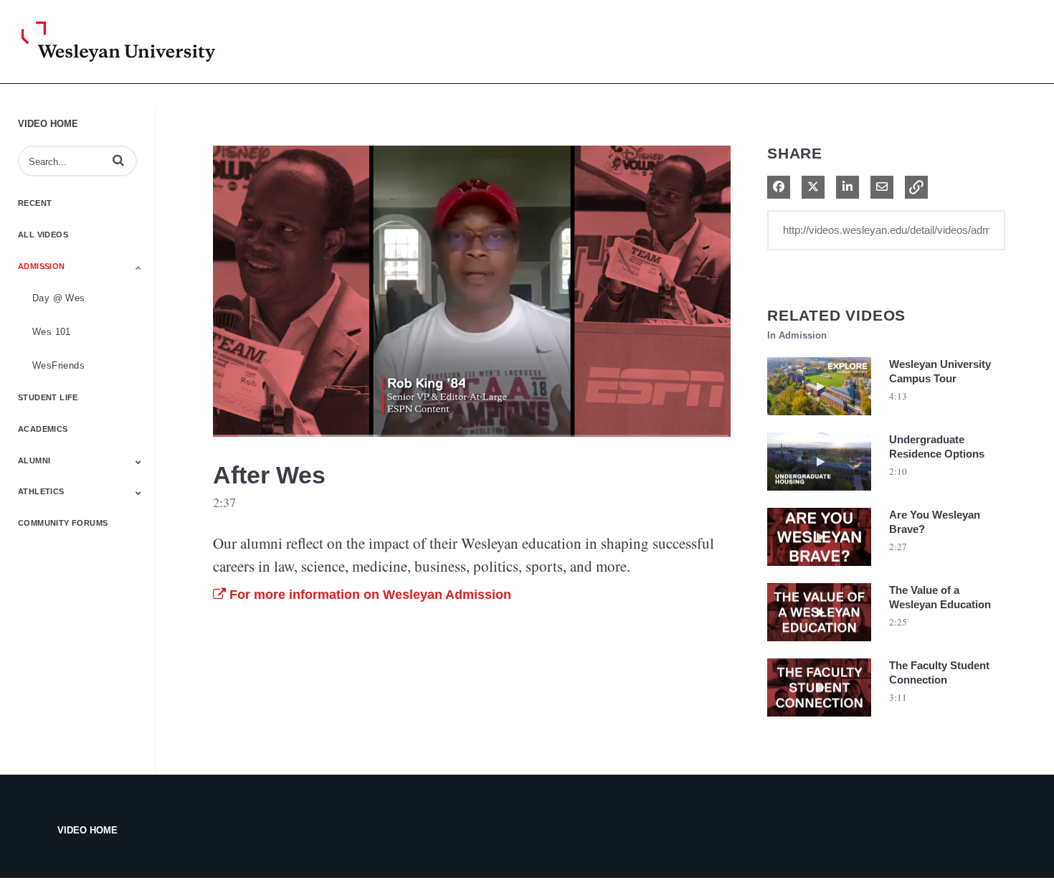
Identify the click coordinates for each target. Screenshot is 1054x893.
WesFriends (58, 365)
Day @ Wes (58, 298)
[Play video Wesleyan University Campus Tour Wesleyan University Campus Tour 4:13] (819, 419)
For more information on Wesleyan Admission (368, 594)
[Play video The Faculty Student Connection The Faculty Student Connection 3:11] (819, 720)
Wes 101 (51, 331)
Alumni (34, 460)
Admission (41, 266)
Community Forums (63, 523)
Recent (35, 203)
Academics (43, 429)
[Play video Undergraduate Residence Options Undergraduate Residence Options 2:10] (819, 494)
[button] (118, 160)
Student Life (48, 397)
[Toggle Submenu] (138, 267)
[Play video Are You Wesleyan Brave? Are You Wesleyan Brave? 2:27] (819, 569)
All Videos (43, 234)
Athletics (41, 491)
